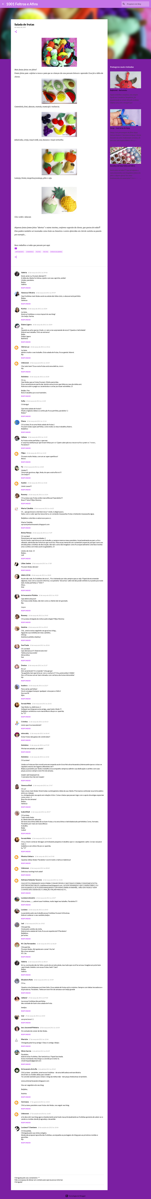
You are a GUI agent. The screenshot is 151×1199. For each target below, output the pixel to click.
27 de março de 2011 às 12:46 (38, 1039)
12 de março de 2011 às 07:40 (44, 856)
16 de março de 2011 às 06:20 (46, 944)
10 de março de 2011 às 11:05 (36, 401)
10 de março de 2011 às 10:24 (40, 363)
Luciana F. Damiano (29, 1127)
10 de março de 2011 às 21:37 (37, 665)
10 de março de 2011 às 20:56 (40, 645)
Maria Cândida (27, 508)
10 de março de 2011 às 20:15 (38, 627)
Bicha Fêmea (26, 533)
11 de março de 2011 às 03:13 (38, 722)
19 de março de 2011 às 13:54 (35, 1016)
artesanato (19, 252)
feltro (38, 252)
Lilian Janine (26, 563)
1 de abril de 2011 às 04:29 (41, 1051)
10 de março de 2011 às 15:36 (37, 483)
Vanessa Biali (26, 785)
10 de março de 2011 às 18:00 (41, 575)
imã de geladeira (56, 252)
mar (22, 1016)
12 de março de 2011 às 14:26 (52, 880)
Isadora (24, 685)
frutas (45, 252)
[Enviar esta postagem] (15, 249)
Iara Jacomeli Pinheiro (30, 1027)
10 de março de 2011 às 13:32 (34, 467)
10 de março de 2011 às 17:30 (42, 563)
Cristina (24, 721)
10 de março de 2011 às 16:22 (44, 508)
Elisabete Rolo (27, 980)
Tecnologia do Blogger (77, 1196)
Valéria (24, 272)
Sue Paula (25, 645)
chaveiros (29, 252)
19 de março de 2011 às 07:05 (38, 998)
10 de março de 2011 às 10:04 (37, 309)
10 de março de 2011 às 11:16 (36, 421)
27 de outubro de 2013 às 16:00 (40, 1114)
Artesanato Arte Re (29, 1069)
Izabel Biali (25, 812)
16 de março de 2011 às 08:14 (37, 962)
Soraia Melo (26, 703)
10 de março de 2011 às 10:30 (39, 377)
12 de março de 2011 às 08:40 (40, 868)
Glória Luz (25, 347)
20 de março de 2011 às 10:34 (50, 1027)
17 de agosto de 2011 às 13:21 (40, 1102)
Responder (26, 288)
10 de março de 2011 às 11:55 (36, 453)
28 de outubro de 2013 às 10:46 (48, 1127)
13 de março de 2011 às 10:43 (38, 910)
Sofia (23, 401)
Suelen (24, 483)
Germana (25, 1102)
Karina (24, 308)
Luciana (24, 909)
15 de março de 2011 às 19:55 (35, 923)
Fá (22, 467)
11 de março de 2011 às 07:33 (39, 745)
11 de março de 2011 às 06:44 (39, 733)
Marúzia (24, 1039)
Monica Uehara (27, 856)
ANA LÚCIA (25, 575)
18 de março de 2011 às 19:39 (43, 980)
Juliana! (24, 998)
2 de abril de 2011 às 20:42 (47, 1069)
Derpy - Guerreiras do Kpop (120, 128)
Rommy (24, 494)
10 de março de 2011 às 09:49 (45, 293)
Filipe (23, 453)
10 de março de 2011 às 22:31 (42, 704)
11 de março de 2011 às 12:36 (39, 757)
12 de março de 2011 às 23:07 (46, 898)
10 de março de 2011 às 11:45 (37, 437)
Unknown (25, 363)
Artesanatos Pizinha (29, 595)
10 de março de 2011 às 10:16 (40, 347)
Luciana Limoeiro (28, 898)
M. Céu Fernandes (28, 943)
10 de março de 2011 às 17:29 (42, 533)
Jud (22, 923)
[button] (15, 31)
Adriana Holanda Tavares (31, 880)
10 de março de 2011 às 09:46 (37, 272)
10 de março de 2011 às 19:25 (48, 595)
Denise (24, 665)
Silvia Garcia (26, 1051)
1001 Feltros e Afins (22, 4)
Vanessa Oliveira (28, 293)
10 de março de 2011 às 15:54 (38, 494)
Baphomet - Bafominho (118, 90)
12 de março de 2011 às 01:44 (42, 838)
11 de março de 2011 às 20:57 (40, 812)
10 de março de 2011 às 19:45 (38, 615)
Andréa (24, 627)
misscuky (25, 733)
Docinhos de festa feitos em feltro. (122, 166)
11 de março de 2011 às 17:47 (42, 785)
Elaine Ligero (26, 324)
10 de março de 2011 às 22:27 (38, 685)
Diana (23, 421)
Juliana (24, 437)
